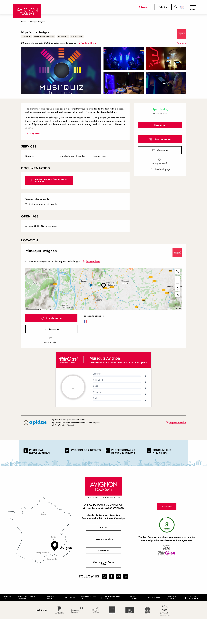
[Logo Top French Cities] (95, 610)
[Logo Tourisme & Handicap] (130, 610)
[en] (182, 7)
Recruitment (154, 597)
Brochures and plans (112, 597)
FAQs (72, 597)
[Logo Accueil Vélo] (147, 610)
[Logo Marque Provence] (59, 610)
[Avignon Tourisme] (27, 11)
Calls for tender (171, 597)
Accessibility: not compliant (26, 597)
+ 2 (166, 82)
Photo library (133, 597)
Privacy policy (50, 597)
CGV (65, 597)
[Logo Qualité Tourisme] (165, 610)
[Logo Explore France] (77, 610)
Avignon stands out (88, 597)
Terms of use (7, 597)
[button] (175, 7)
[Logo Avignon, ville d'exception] (42, 610)
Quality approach (193, 597)
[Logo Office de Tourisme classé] (112, 610)
